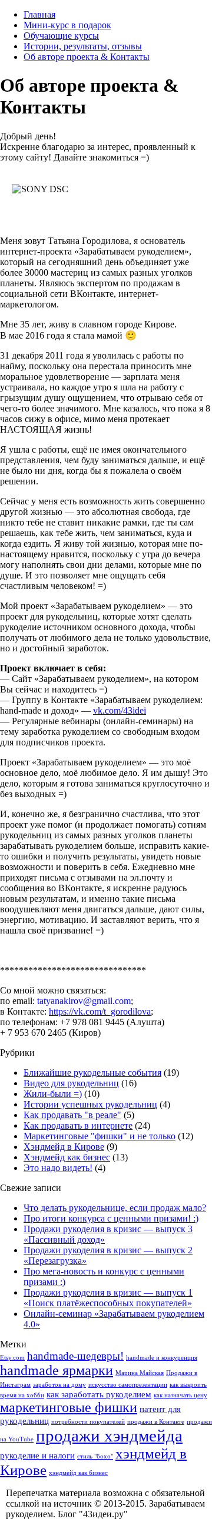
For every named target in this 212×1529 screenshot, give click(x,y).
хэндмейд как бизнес (78, 1473)
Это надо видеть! (58, 1168)
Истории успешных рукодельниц (90, 1104)
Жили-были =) (53, 1094)
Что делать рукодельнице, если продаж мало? (115, 1208)
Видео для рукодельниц (71, 1083)
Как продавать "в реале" (72, 1115)
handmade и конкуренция (161, 1357)
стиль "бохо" (95, 1456)
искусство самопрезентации (127, 1384)
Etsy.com (12, 1357)
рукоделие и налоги (37, 1455)
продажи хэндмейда (109, 1435)
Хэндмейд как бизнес (67, 1157)
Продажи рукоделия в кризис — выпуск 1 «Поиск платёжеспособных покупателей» (108, 1297)
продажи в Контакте (155, 1421)
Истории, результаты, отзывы (83, 46)
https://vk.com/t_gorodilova (100, 1011)
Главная (39, 14)
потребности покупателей (88, 1421)
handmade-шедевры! (75, 1356)
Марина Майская (139, 1373)
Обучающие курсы (61, 36)
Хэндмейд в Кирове (64, 1147)
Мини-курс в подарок (67, 25)
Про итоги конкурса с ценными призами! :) (111, 1218)
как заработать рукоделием (99, 1394)
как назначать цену (180, 1395)
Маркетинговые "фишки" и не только (99, 1136)
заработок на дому (59, 1384)
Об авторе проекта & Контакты (87, 57)
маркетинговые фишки (68, 1407)
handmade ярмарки (56, 1370)
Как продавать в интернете (78, 1125)
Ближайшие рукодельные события (92, 1073)
